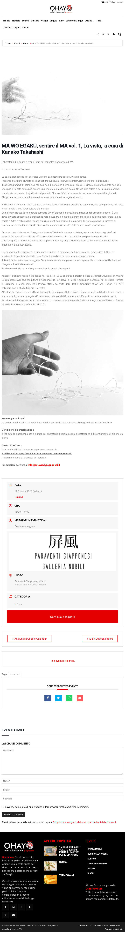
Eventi (17, 43)
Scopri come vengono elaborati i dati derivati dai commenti (84, 822)
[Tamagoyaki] (50, 879)
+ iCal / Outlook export (100, 638)
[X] (5, 915)
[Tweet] (58, 698)
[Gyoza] (50, 866)
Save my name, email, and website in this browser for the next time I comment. (47, 806)
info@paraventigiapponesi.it (44, 464)
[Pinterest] (108, 34)
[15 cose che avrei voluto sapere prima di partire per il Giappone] (50, 851)
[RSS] (113, 34)
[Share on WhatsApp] (69, 698)
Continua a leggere (25, 526)
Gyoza (63, 862)
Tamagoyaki (66, 875)
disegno (15, 674)
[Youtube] (13, 915)
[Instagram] (103, 34)
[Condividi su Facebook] (47, 698)
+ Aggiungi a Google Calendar (29, 638)
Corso (25, 43)
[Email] (80, 698)
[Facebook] (98, 34)
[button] (119, 34)
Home (8, 43)
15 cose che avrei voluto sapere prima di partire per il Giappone (69, 850)
